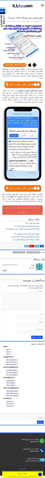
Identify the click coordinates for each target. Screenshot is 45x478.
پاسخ (4, 270)
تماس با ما (22, 469)
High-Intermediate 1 (12, 391)
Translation (24, 21)
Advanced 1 (10, 401)
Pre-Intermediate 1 (12, 370)
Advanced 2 (10, 404)
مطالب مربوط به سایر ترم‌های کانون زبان (26, 239)
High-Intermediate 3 (12, 395)
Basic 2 (8, 352)
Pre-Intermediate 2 (12, 372)
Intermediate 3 (10, 385)
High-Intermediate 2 (12, 393)
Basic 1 (8, 349)
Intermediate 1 (10, 381)
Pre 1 (18, 21)
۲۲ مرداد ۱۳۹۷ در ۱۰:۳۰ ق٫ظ (9, 265)
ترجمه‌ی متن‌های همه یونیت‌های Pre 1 (27, 226)
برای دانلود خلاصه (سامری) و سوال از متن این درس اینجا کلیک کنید (22, 210)
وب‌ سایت (39, 329)
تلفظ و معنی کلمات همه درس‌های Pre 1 (26, 234)
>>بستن (2, 8)
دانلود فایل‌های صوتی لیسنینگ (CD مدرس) (25, 237)
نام (41, 314)
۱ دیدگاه (11, 21)
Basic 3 (8, 354)
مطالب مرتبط (22, 475)
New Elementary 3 (12, 364)
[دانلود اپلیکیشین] (2, 18)
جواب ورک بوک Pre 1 (32, 223)
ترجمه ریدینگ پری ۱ (19, 252)
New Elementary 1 (12, 360)
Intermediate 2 (10, 383)
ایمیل (40, 321)
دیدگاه (40, 291)
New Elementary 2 (12, 362)
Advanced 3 (10, 406)
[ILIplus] (22, 6)
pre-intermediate (33, 252)
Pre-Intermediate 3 (12, 375)
